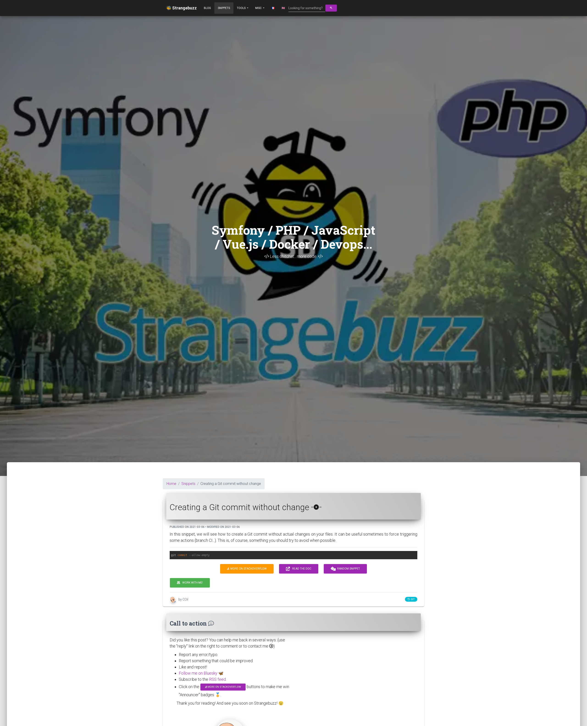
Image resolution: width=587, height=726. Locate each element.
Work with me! (191, 582)
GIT (412, 599)
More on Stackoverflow (248, 568)
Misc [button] (258, 8)
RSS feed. (218, 679)
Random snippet (348, 568)
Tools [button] (241, 8)
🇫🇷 (273, 8)
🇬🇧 (283, 8)
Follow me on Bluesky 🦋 (201, 673)
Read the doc (300, 568)
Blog (207, 8)
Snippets (224, 8)
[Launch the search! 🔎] (331, 8)
